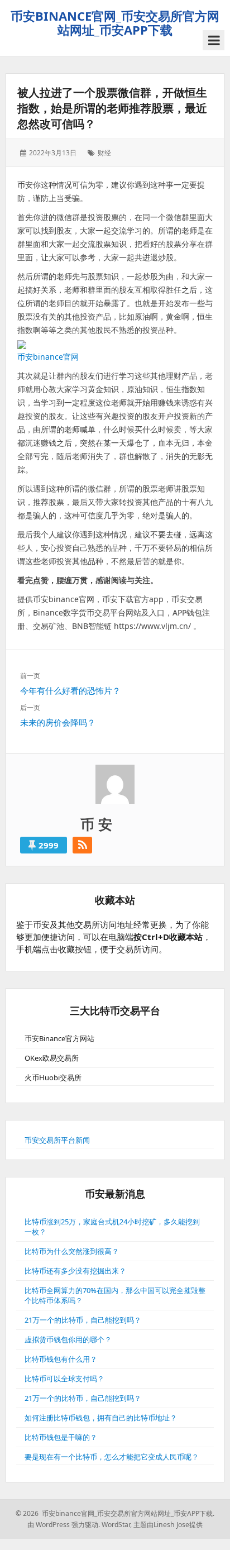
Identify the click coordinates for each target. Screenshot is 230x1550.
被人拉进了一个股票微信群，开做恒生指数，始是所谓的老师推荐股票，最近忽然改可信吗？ (112, 108)
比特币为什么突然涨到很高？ (72, 1251)
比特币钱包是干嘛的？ (61, 1437)
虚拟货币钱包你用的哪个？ (68, 1339)
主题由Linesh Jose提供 (168, 1524)
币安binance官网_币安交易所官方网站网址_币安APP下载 (115, 22)
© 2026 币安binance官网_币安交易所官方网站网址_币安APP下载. (115, 1513)
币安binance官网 (48, 356)
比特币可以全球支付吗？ (64, 1378)
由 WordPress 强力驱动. (63, 1524)
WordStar (116, 1524)
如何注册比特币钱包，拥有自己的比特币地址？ (101, 1418)
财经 (104, 153)
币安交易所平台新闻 (57, 1140)
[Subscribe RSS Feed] (82, 845)
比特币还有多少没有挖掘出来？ (75, 1271)
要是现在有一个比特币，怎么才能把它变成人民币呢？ (112, 1457)
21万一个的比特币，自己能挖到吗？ (83, 1320)
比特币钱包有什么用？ (61, 1359)
